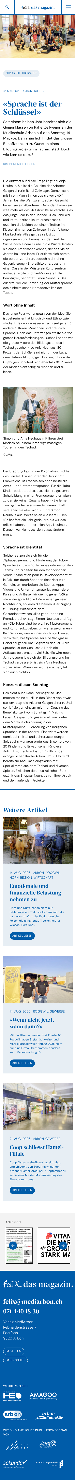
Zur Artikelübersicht (21, 71)
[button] (13, 1261)
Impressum (13, 1366)
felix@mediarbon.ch (32, 1316)
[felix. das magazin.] (36, 7)
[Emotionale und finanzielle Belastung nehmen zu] (36, 896)
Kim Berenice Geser (19, 162)
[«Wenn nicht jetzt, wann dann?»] (36, 1030)
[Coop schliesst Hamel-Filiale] (36, 1158)
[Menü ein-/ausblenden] (65, 7)
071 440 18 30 (21, 1325)
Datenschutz (15, 1375)
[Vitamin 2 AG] (33, 1261)
